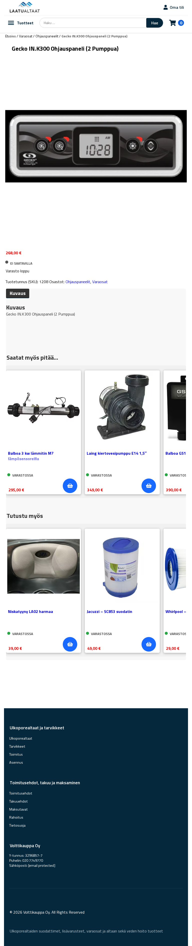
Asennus (16, 762)
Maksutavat (18, 809)
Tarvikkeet (17, 746)
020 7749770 (32, 860)
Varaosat (25, 36)
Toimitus (16, 754)
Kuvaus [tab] (18, 293)
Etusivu (10, 36)
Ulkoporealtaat (20, 738)
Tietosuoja (17, 825)
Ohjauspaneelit (47, 36)
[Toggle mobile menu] (11, 22)
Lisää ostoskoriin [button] (70, 486)
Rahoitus (16, 817)
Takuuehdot (18, 801)
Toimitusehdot (20, 793)
